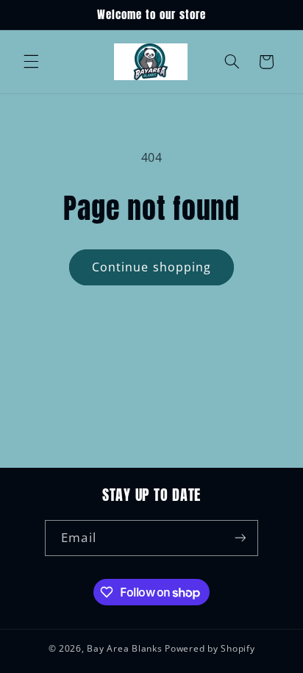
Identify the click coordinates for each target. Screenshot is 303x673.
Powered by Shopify (209, 648)
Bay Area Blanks (124, 648)
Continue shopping (151, 267)
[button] (31, 62)
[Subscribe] (240, 538)
